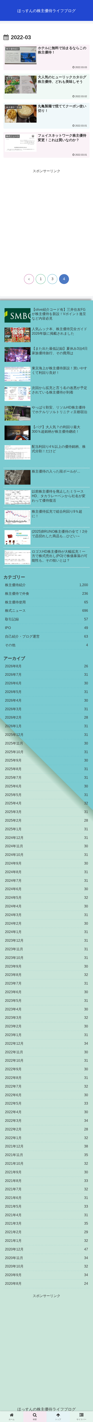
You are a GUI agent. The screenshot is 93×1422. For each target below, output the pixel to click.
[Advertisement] (46, 220)
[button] (84, 874)
